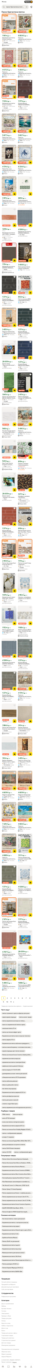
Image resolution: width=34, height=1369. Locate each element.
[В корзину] (14, 31)
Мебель (4, 1306)
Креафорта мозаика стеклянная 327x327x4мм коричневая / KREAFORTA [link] (24, 497)
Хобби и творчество (7, 1325)
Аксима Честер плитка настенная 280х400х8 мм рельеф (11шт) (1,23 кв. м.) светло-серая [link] (8, 431)
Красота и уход (6, 1323)
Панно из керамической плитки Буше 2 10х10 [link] (24, 431)
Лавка (14, 1366)
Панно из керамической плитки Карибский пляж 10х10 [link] (24, 826)
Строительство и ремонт (9, 1340)
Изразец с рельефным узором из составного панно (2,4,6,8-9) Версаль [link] (24, 597)
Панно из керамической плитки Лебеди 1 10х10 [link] (8, 985)
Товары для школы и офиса (9, 1333)
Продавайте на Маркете (8, 1284)
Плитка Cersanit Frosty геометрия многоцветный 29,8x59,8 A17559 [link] (24, 563)
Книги (3, 1330)
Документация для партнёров (10, 1287)
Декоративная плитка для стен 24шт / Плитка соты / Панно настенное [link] (25, 531)
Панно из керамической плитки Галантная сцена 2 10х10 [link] (8, 858)
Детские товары (6, 1343)
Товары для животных (8, 1338)
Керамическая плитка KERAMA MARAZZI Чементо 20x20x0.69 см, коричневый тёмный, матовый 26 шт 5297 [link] (9, 267)
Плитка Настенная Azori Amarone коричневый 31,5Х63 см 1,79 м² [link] (9, 728)
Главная (3, 1366)
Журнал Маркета (6, 1356)
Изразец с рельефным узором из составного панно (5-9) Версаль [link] (24, 889)
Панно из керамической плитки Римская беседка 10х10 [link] (24, 695)
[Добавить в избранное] (14, 15)
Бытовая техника (6, 1308)
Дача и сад (5, 1328)
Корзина (25, 1366)
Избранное (20, 1366)
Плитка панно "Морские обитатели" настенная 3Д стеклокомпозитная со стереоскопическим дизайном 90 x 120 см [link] (8, 364)
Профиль (31, 1366)
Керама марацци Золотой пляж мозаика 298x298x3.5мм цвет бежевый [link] (24, 728)
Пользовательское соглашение (10, 1349)
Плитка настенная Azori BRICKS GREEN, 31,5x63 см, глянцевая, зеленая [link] (9, 397)
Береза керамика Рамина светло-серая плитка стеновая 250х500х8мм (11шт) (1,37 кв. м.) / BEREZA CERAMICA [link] (8, 761)
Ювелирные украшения (8, 1345)
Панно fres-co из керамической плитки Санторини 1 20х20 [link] (8, 201)
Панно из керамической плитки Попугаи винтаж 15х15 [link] (24, 38)
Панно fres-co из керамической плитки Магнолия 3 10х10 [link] (8, 169)
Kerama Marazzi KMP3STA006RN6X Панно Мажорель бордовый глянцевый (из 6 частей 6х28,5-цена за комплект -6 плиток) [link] (24, 104)
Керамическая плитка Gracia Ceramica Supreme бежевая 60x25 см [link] (8, 38)
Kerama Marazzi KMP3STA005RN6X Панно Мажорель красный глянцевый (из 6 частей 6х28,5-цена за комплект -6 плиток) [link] (9, 531)
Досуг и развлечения (8, 1303)
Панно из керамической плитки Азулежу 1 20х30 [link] (24, 72)
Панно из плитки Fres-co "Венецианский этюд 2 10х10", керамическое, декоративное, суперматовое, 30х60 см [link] (9, 332)
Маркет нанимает (7, 1354)
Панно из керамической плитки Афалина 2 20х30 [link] (24, 138)
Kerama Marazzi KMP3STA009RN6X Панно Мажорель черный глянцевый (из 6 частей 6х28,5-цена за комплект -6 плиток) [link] (8, 299)
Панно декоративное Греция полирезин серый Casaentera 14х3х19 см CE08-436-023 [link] (24, 267)
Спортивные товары (7, 1335)
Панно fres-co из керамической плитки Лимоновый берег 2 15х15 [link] (8, 826)
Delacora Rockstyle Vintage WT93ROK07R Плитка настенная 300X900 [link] (24, 397)
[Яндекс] (14, 1362)
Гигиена (4, 1311)
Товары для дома (6, 1318)
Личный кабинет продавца (9, 1282)
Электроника (5, 1313)
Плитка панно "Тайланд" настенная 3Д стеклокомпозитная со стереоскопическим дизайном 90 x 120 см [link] (8, 496)
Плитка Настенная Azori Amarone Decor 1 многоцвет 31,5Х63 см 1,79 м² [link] (9, 922)
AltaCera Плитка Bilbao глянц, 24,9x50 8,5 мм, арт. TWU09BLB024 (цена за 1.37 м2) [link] (24, 630)
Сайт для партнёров (7, 1289)
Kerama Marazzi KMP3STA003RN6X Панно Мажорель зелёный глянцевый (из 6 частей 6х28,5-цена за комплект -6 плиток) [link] (9, 889)
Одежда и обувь (6, 1316)
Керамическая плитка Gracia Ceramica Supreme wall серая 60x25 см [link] (8, 104)
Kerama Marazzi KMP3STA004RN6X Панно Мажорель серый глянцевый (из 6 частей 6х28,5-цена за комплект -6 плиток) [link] (8, 695)
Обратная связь (6, 1351)
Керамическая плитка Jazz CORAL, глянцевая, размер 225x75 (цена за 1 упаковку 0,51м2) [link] (9, 233)
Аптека (4, 1321)
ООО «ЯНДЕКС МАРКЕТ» (13, 1360)
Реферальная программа (9, 1296)
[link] (16, 1013)
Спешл (8, 1366)
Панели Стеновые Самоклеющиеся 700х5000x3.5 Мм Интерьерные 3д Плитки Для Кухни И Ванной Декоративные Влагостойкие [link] (24, 464)
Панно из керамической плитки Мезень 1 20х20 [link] (8, 72)
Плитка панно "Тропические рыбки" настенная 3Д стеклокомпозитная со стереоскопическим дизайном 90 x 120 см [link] (24, 954)
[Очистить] (26, 7)
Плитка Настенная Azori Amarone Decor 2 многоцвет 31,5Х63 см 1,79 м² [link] (9, 563)
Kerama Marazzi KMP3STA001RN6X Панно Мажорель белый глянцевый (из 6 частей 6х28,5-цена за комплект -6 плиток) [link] (24, 922)
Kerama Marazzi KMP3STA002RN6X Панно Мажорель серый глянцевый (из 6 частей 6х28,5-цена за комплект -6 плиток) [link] (24, 663)
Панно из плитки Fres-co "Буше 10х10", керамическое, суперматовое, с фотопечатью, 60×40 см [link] (8, 795)
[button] (31, 7)
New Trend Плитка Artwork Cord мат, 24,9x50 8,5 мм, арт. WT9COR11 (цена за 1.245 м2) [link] (8, 464)
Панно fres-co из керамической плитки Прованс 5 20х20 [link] (8, 138)
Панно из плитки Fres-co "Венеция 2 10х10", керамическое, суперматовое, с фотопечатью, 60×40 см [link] (24, 795)
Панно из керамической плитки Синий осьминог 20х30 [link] (25, 169)
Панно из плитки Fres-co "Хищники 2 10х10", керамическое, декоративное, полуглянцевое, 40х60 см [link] (24, 761)
